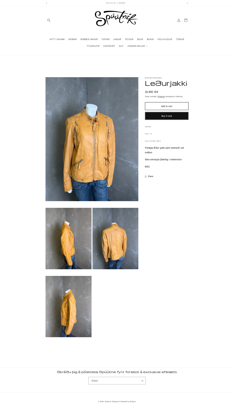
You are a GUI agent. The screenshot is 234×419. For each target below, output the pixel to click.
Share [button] (150, 176)
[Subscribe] (141, 381)
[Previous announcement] (46, 3)
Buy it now (167, 115)
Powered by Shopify (128, 401)
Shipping (161, 96)
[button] (48, 20)
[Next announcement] (187, 3)
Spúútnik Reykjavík (112, 401)
